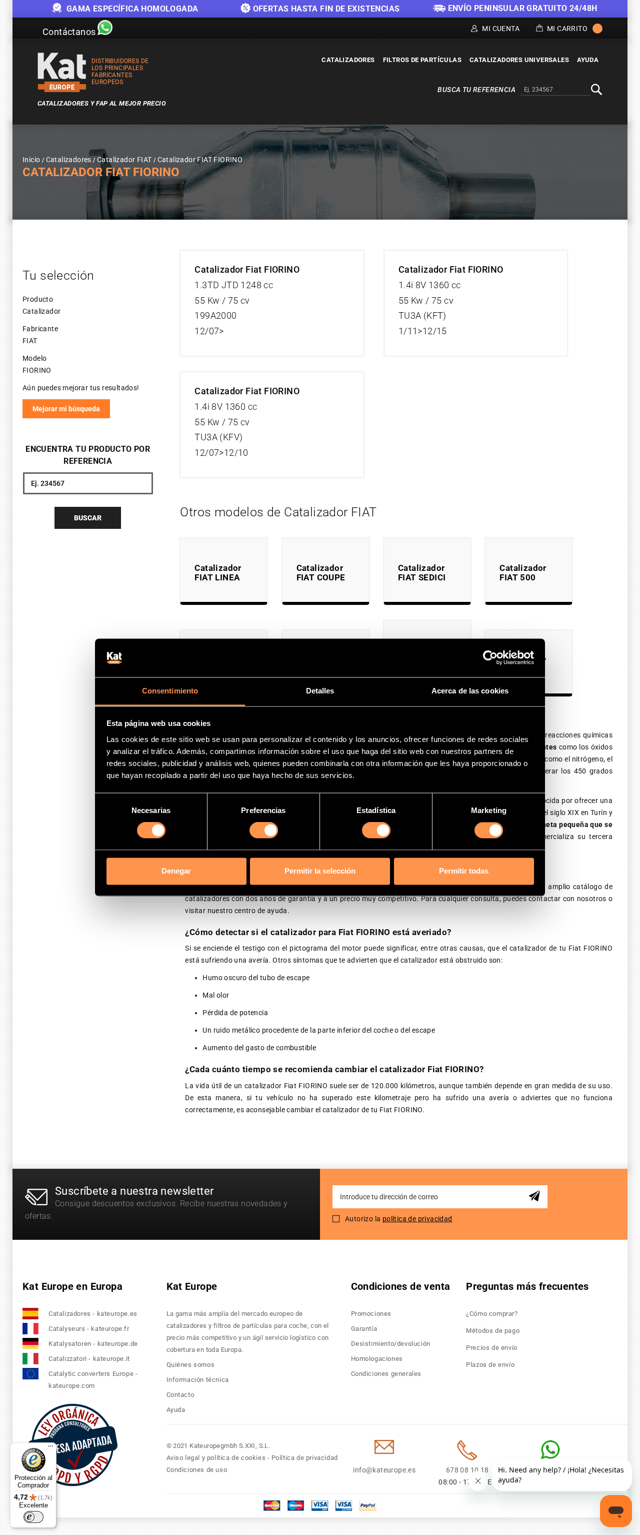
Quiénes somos (190, 1364)
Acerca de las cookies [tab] (470, 690)
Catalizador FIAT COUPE (321, 572)
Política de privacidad (305, 1457)
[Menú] (50, 1448)
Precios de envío (492, 1347)
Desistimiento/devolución (390, 1343)
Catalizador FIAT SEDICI (422, 572)
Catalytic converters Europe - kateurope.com (93, 1379)
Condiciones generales (386, 1373)
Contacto (180, 1394)
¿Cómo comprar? (492, 1313)
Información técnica (197, 1379)
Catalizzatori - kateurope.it (89, 1358)
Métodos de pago (493, 1330)
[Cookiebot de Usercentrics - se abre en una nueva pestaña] (490, 657)
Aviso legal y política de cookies (216, 1457)
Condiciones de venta (400, 1286)
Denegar (176, 871)
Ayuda (176, 1409)
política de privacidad (417, 1219)
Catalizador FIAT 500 (523, 572)
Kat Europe (192, 1286)
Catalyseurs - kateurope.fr (89, 1328)
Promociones (371, 1313)
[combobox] (555, 90)
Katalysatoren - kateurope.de (93, 1343)
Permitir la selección (320, 871)
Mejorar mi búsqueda (66, 409)
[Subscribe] (536, 1196)
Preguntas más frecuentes (527, 1286)
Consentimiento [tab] (170, 690)
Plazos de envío (490, 1364)
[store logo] (62, 72)
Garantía (364, 1328)
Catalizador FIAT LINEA (217, 572)
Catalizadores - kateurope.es (93, 1313)
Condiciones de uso (197, 1469)
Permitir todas (463, 871)
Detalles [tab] (320, 690)
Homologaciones (377, 1358)
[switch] (264, 831)
